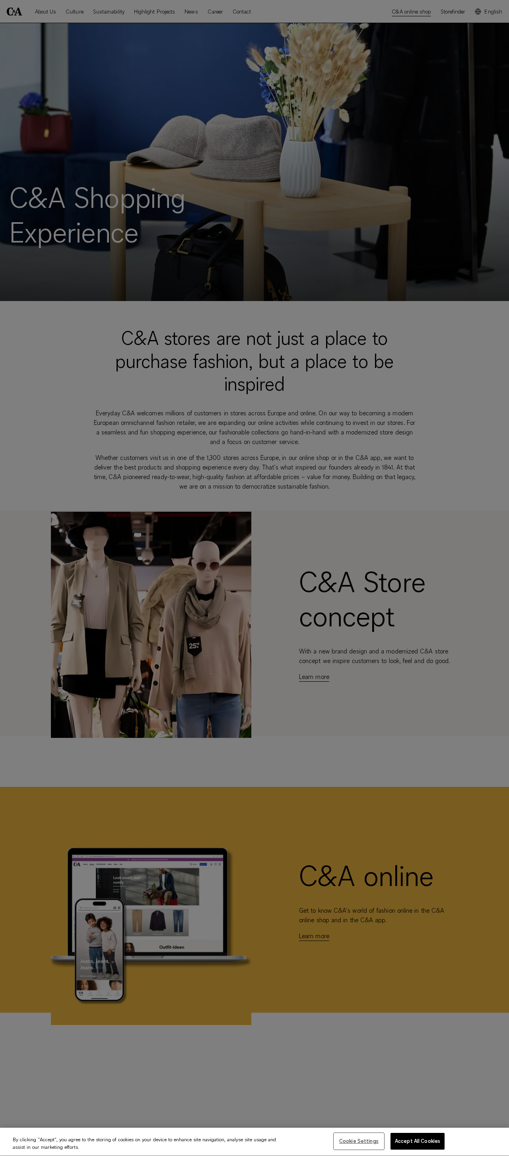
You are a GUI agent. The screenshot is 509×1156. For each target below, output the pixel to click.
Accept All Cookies (417, 1141)
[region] (254, 1142)
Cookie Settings (359, 1141)
